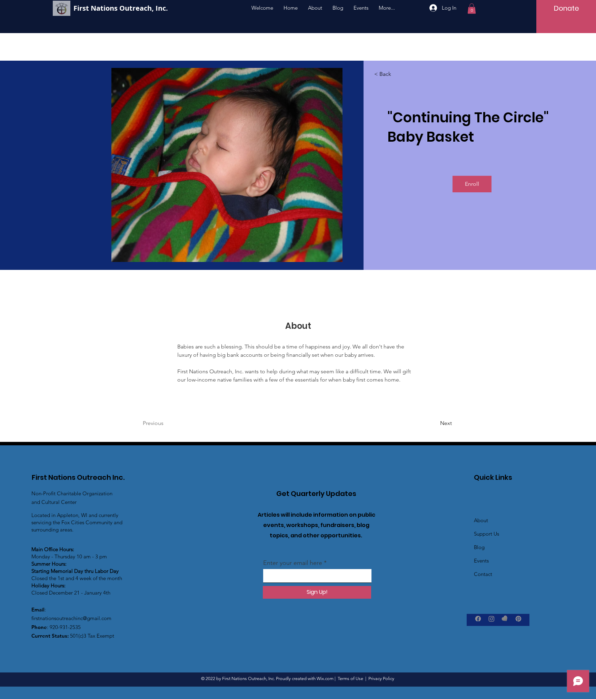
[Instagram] (491, 618)
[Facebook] (478, 618)
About (481, 520)
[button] (471, 8)
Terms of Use (350, 678)
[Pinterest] (518, 618)
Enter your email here (292, 563)
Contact (483, 574)
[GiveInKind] (505, 618)
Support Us (486, 533)
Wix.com (325, 678)
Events (481, 560)
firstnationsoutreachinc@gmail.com (71, 618)
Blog (479, 547)
